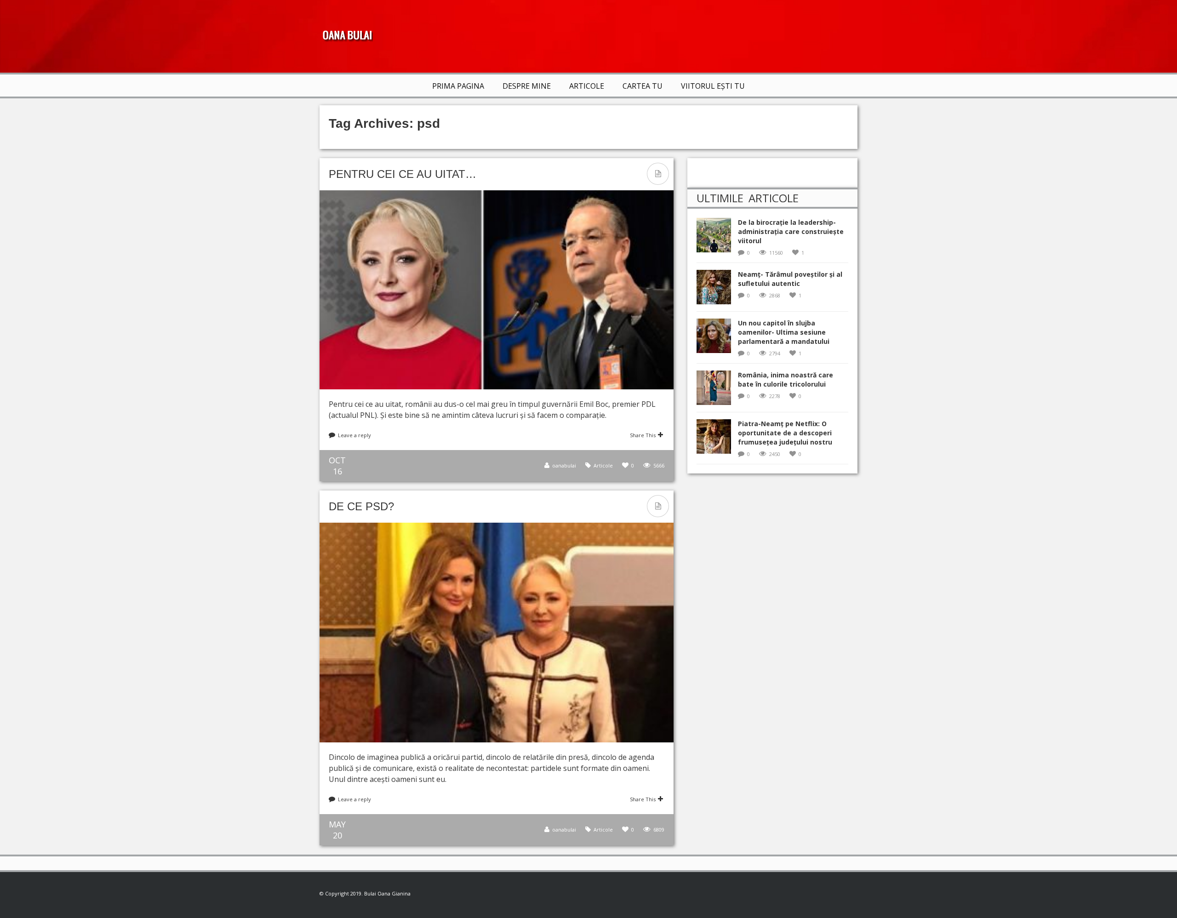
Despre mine (527, 86)
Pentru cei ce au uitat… (402, 174)
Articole (586, 86)
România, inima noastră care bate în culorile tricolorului (785, 379)
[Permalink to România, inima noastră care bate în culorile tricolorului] (717, 390)
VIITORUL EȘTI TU (713, 86)
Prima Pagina (458, 86)
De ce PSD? (361, 506)
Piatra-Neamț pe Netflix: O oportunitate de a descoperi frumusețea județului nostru (785, 432)
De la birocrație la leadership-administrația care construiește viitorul (791, 231)
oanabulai (564, 465)
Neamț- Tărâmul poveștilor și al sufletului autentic (790, 279)
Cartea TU (643, 86)
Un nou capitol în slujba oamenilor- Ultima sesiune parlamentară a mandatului (783, 332)
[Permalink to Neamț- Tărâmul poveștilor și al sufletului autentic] (717, 289)
